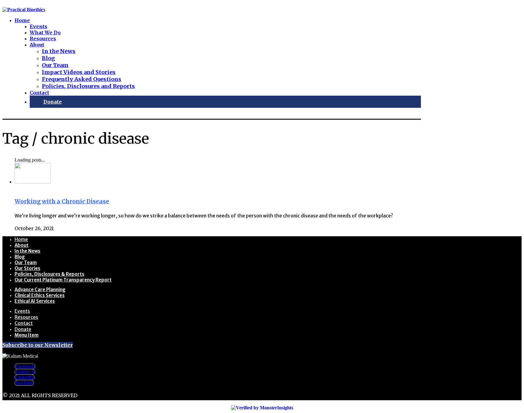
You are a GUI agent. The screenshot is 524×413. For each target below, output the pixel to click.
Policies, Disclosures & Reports (49, 274)
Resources (26, 317)
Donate (23, 329)
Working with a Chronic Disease (62, 201)
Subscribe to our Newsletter (37, 345)
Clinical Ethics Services (40, 295)
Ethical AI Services (35, 301)
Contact (24, 323)
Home (21, 239)
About (22, 245)
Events (22, 311)
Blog (20, 257)
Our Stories (27, 268)
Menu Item (27, 335)
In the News (27, 251)
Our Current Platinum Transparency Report (63, 280)
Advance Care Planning (40, 289)
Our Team (26, 262)
